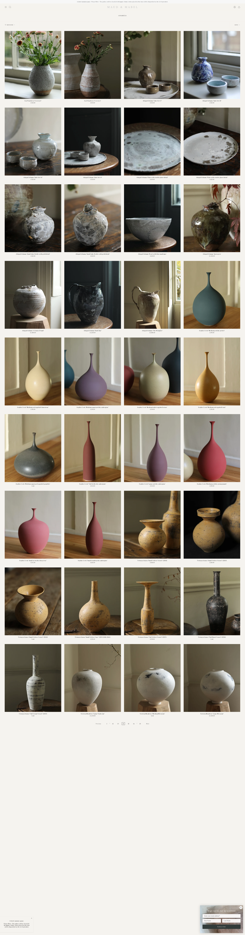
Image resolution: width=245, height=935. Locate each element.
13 (118, 723)
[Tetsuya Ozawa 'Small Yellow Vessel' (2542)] (33, 601)
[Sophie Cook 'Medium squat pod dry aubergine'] (92, 371)
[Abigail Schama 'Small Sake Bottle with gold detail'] (33, 218)
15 (128, 723)
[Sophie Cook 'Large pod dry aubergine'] (152, 448)
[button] (10, 7)
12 (113, 723)
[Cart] (239, 7)
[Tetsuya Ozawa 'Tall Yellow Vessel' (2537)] (152, 601)
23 (140, 723)
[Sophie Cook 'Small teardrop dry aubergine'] (92, 525)
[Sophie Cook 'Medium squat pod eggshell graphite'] (33, 448)
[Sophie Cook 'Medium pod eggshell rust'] (212, 371)
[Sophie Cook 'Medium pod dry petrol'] (212, 295)
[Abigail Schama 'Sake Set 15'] (212, 65)
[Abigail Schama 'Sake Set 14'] (33, 142)
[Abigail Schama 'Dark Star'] (92, 295)
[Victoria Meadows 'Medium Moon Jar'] (152, 678)
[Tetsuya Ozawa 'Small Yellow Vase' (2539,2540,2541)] (92, 601)
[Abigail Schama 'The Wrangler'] (152, 295)
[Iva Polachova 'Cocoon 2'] (33, 65)
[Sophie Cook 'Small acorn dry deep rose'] (33, 525)
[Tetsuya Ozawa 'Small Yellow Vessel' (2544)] (152, 525)
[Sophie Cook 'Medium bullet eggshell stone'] (152, 371)
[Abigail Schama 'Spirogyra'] (212, 218)
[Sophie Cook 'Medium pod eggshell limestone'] (33, 371)
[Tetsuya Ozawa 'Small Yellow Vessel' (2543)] (212, 525)
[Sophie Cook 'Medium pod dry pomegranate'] (212, 448)
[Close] (32, 918)
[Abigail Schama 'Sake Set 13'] (92, 142)
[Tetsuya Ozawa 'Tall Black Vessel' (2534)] (212, 601)
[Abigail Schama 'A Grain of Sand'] (33, 295)
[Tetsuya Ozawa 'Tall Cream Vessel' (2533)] (33, 678)
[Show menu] (6, 7)
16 (134, 723)
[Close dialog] (240, 907)
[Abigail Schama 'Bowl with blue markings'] (152, 218)
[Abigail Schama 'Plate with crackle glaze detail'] (152, 142)
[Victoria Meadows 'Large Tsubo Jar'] (92, 678)
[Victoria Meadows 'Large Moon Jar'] (212, 678)
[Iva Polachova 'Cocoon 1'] (92, 65)
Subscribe (221, 927)
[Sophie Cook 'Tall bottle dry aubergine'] (92, 448)
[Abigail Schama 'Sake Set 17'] (152, 65)
